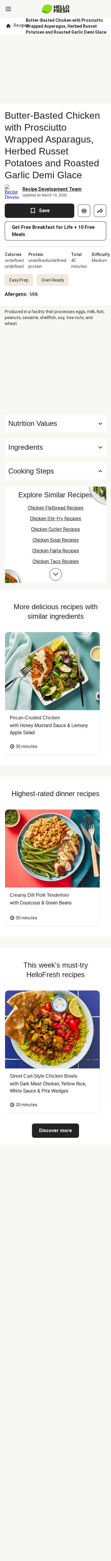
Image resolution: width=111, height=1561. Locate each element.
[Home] (8, 26)
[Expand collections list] (55, 574)
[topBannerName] (55, 45)
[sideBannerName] (55, 371)
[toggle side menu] (8, 9)
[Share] (100, 210)
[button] (55, 447)
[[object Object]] (84, 210)
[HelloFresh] (55, 8)
